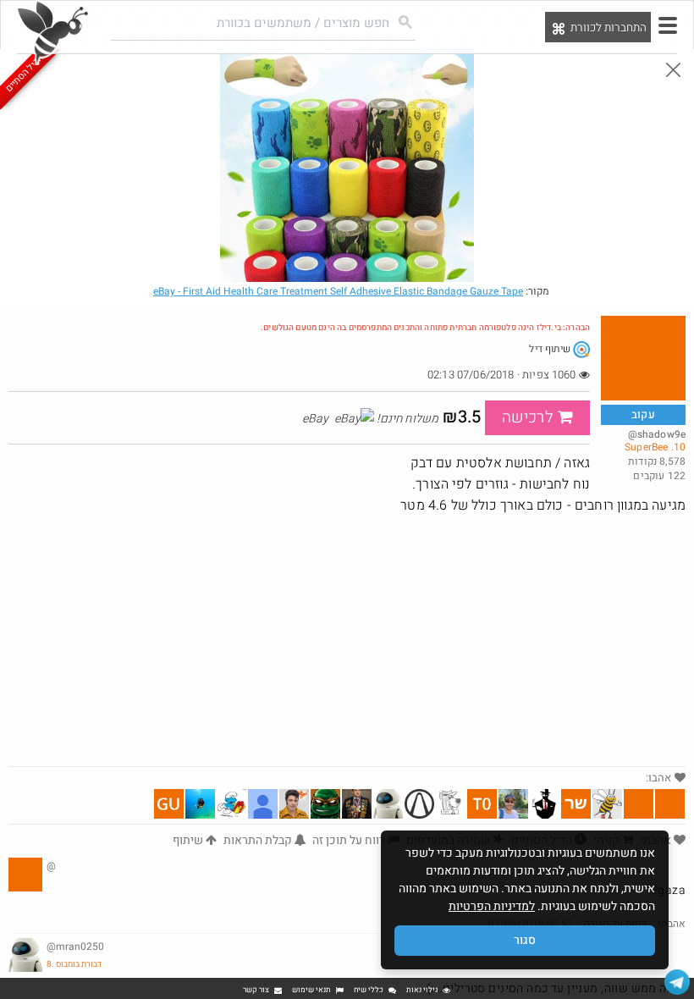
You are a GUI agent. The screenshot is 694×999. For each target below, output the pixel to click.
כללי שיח (368, 990)
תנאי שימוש (311, 990)
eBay (338, 291)
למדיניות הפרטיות (492, 906)
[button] (667, 25)
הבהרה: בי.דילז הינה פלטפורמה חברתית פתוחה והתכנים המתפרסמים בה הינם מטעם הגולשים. (425, 328)
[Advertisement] (347, 639)
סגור (525, 940)
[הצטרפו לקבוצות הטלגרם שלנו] (677, 982)
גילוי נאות (422, 990)
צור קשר (256, 990)
